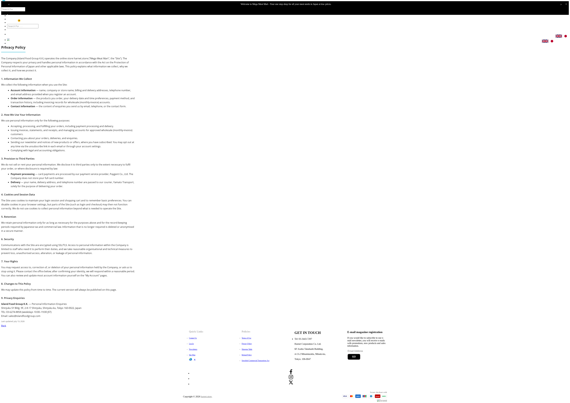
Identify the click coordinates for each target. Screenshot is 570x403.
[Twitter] (291, 382)
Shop (10, 18)
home (10, 15)
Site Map (192, 355)
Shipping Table (247, 349)
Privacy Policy (247, 344)
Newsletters (193, 349)
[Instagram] (291, 377)
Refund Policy (247, 355)
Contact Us (193, 338)
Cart (11, 39)
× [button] (566, 4)
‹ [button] (9, 4)
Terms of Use (246, 338)
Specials (12, 22)
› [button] (561, 4)
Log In (191, 344)
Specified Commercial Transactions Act (255, 361)
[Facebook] (291, 371)
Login (11, 43)
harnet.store (206, 396)
